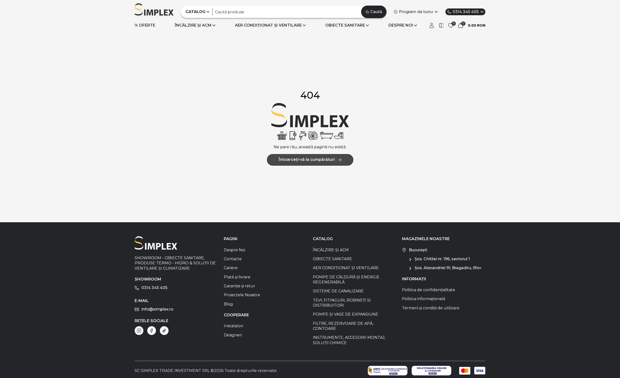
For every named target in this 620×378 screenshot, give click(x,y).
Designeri (233, 335)
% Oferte (145, 25)
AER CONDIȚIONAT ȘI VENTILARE (268, 25)
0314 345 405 (466, 11)
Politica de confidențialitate (428, 290)
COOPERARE (236, 315)
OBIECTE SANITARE (345, 25)
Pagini (231, 239)
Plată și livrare (237, 277)
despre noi (400, 25)
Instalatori (233, 326)
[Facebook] (151, 330)
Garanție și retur (239, 286)
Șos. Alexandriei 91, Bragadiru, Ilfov (448, 268)
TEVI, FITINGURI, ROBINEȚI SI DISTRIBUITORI (342, 303)
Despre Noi (234, 250)
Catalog (323, 239)
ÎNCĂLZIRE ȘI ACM (193, 25)
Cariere (231, 268)
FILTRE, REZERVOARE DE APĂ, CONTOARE (343, 326)
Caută (376, 11)
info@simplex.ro (157, 309)
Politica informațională (423, 298)
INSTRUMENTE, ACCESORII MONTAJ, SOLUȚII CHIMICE (349, 340)
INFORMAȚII (414, 279)
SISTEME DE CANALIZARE (338, 291)
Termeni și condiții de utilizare (430, 308)
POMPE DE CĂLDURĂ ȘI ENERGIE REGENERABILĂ (346, 279)
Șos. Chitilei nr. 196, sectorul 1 (442, 259)
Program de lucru (416, 11)
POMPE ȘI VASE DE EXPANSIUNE (345, 314)
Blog (228, 304)
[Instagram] (139, 330)
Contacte (233, 259)
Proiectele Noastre (242, 295)
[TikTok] (164, 330)
